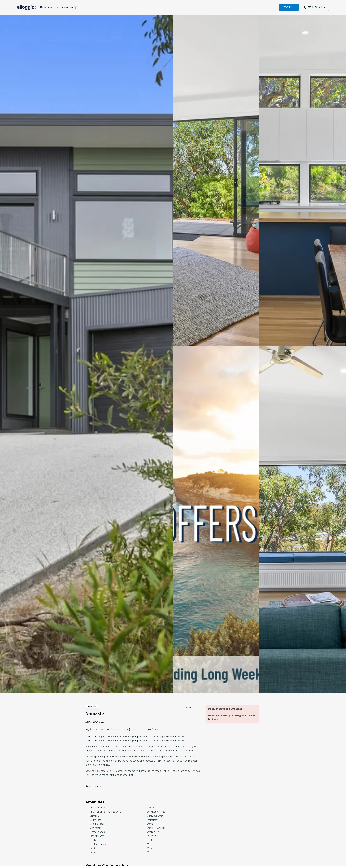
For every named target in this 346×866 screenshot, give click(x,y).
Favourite (188, 708)
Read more (92, 786)
